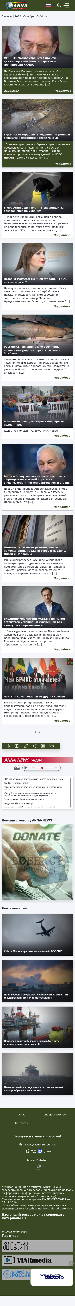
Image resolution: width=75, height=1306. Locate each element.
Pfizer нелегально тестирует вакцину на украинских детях (33, 788)
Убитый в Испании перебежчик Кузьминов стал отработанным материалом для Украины (30, 794)
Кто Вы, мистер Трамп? (16, 783)
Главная (7, 16)
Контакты (21, 1123)
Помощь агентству (54, 1114)
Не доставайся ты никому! (18, 803)
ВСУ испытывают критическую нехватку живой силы (33, 779)
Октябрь (28, 16)
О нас (21, 1114)
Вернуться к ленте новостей (37, 1136)
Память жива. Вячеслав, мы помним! (24, 799)
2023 (18, 16)
